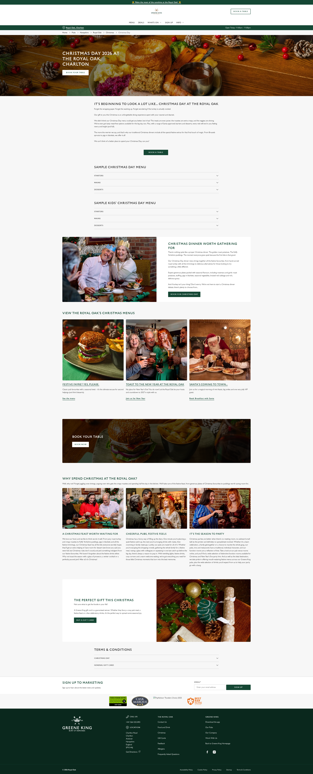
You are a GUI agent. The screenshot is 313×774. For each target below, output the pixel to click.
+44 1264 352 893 (133, 722)
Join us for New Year (156, 349)
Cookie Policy (202, 770)
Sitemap (229, 770)
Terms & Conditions (244, 770)
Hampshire (84, 32)
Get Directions (131, 752)
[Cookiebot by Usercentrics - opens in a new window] (71, 23)
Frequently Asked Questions (168, 754)
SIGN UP (238, 687)
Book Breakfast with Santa (220, 349)
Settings (181, 23)
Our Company (211, 733)
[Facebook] (207, 752)
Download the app (212, 722)
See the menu (93, 349)
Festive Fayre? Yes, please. (80, 384)
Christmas (110, 32)
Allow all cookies (237, 6)
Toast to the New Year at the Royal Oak (155, 384)
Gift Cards (162, 738)
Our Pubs (209, 727)
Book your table (75, 73)
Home (64, 32)
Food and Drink (164, 727)
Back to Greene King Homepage (217, 743)
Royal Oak (97, 32)
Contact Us (162, 722)
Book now (80, 444)
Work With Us (211, 738)
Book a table (156, 152)
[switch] (126, 23)
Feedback (161, 743)
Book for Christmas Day (184, 294)
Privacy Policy (216, 770)
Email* (197, 682)
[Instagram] (214, 752)
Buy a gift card (85, 620)
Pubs (74, 32)
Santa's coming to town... (208, 384)
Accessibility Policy (186, 770)
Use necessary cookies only (237, 14)
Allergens (161, 749)
